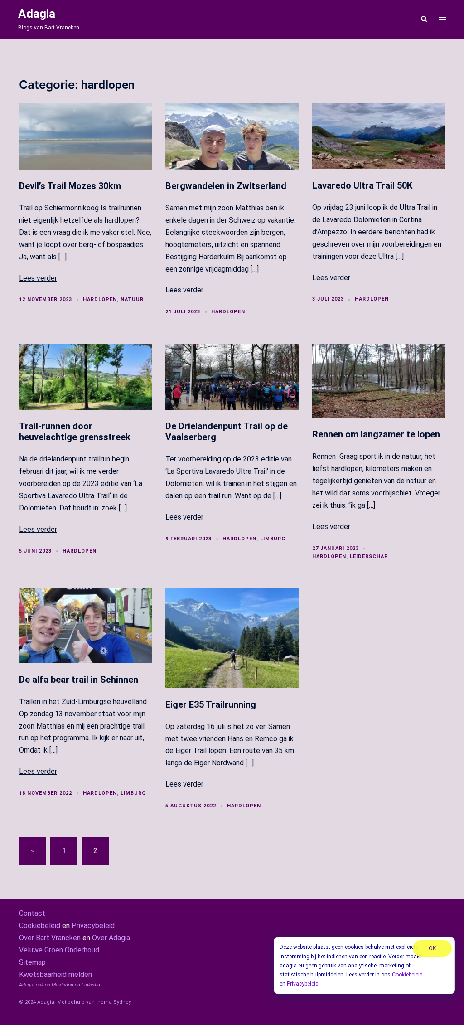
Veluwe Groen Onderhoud (59, 950)
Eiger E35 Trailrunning (210, 704)
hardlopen (100, 299)
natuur (132, 299)
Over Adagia (111, 937)
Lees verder (38, 278)
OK (432, 948)
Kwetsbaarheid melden (55, 974)
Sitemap (32, 962)
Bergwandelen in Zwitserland (225, 185)
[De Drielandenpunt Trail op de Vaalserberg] (231, 376)
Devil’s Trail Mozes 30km (70, 185)
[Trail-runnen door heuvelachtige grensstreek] (85, 376)
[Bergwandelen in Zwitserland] (231, 135)
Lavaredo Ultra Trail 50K (362, 185)
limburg (272, 539)
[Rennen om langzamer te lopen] (378, 380)
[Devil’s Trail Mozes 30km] (85, 135)
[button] (423, 19)
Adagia (36, 13)
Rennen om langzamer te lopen (376, 434)
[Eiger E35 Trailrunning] (231, 637)
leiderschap (369, 556)
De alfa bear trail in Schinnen (78, 679)
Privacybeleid (93, 925)
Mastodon (62, 985)
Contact (32, 913)
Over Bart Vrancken (50, 937)
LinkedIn (91, 985)
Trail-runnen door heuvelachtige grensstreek (74, 431)
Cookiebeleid (39, 925)
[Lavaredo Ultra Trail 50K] (378, 135)
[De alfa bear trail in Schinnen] (85, 625)
